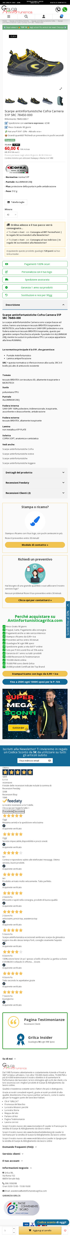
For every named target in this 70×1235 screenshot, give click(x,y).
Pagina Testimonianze (15, 1119)
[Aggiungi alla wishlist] (65, 1231)
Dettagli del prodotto (19, 472)
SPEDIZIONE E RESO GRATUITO (35, 2)
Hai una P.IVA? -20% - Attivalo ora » (24, 131)
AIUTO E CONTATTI (58, 2)
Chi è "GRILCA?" (12, 1101)
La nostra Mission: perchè (16, 1107)
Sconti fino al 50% (68, 623)
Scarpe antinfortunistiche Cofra (18, 449)
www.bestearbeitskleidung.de (41, 1132)
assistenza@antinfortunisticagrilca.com (29, 1191)
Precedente (8, 811)
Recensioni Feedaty (17, 482)
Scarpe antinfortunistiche (15, 458)
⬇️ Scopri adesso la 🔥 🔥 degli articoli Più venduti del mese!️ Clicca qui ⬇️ (35, 27)
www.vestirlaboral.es (36, 1138)
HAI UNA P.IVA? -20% (12, 2)
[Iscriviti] (49, 760)
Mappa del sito (11, 1113)
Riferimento (10, 118)
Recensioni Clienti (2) (18, 493)
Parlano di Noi (11, 1116)
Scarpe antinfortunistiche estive (18, 453)
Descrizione (13, 304)
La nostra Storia (12, 1110)
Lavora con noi (11, 1122)
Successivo (19, 811)
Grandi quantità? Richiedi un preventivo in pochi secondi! (36, 135)
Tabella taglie (17, 202)
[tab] (35, 305)
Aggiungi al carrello (42, 1230)
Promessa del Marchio (15, 1104)
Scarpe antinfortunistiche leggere (18, 463)
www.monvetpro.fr (35, 1126)
